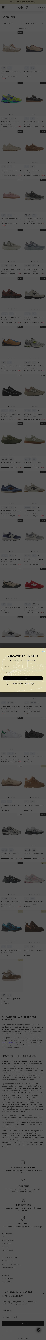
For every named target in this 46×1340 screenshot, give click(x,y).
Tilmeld (23, 678)
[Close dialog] (43, 650)
